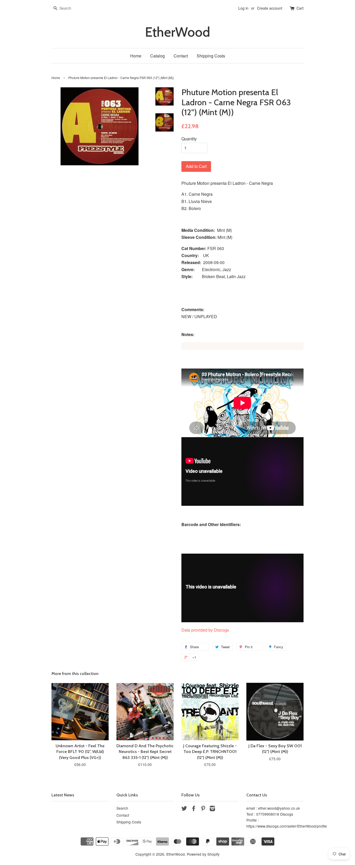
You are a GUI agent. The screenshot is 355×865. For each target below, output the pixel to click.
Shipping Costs (211, 56)
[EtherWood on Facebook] (193, 809)
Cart (300, 8)
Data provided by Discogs (205, 630)
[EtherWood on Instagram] (212, 809)
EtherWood (177, 32)
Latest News (62, 794)
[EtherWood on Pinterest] (203, 809)
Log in (243, 8)
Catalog (157, 56)
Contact (181, 56)
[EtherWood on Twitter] (184, 809)
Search (122, 808)
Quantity (189, 139)
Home (135, 56)
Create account (269, 8)
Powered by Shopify (203, 854)
